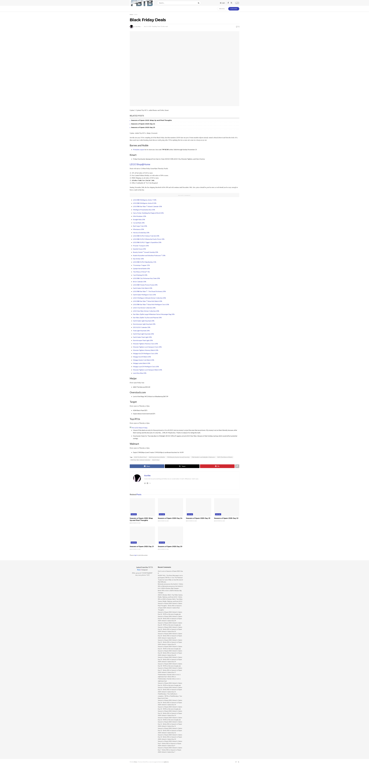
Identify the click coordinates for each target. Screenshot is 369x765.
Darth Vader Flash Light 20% (142, 337)
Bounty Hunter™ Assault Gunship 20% (145, 252)
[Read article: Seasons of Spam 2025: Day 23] (198, 507)
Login (223, 3)
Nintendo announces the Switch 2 (172, 586)
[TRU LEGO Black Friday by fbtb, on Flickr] (138, 427)
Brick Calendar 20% (139, 281)
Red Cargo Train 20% (140, 226)
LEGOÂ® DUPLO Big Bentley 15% (144, 262)
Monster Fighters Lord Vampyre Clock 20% (147, 347)
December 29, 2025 (135, 523)
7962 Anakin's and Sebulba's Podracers (203, 457)
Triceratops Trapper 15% (141, 265)
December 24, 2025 (164, 520)
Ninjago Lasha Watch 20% (141, 363)
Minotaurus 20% (138, 229)
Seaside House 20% (139, 249)
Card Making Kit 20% (140, 275)
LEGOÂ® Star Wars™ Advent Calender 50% (147, 206)
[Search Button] (199, 3)
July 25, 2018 (147, 26)
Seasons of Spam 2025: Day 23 (143, 127)
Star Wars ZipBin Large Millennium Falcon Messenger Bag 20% (154, 314)
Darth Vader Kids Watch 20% (142, 288)
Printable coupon (138, 149)
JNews (135, 762)
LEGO (135, 14)
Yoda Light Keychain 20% (141, 330)
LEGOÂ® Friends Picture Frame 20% (145, 285)
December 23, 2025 (192, 520)
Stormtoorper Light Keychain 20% (144, 324)
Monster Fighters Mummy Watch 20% (145, 350)
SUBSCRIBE (233, 8)
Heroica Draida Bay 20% (141, 232)
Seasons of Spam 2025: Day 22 (226, 518)
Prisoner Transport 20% (141, 246)
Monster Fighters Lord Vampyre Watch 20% (147, 370)
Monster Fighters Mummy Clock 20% (145, 344)
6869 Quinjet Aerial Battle (157, 457)
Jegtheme (166, 762)
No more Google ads (175, 614)
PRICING (222, 8)
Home (131, 14)
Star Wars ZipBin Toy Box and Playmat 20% (147, 317)
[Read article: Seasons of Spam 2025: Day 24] (170, 507)
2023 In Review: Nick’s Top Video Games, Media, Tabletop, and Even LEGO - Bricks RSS (170, 597)
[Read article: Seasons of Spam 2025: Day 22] (226, 507)
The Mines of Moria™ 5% (141, 272)
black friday (155, 460)
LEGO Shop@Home (140, 164)
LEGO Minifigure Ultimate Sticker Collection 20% (149, 298)
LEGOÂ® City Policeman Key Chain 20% (146, 278)
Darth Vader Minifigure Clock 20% (144, 295)
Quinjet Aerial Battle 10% (141, 268)
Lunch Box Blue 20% (139, 373)
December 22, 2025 (220, 520)
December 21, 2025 (135, 549)
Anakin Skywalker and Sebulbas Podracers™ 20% (149, 255)
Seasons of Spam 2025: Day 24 (143, 124)
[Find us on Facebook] (228, 3)
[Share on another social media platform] (237, 466)
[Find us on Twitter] (231, 3)
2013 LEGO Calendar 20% (141, 327)
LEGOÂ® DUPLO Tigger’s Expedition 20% (147, 242)
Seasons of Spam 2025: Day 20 (170, 546)
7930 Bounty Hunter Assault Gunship (178, 457)
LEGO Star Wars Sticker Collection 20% (146, 311)
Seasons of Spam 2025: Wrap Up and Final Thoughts (151, 120)
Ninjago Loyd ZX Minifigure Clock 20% (146, 366)
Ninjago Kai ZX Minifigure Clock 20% (145, 353)
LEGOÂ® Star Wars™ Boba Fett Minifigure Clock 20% (151, 304)
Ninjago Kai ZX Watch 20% (142, 357)
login (135, 555)
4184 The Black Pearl (140, 457)
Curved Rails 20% (139, 223)
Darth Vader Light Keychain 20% (143, 321)
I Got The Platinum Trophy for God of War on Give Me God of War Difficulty (170, 580)
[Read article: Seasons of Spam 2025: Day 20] (170, 536)
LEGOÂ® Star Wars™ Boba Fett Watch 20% (147, 301)
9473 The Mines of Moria (224, 457)
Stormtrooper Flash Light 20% (143, 340)
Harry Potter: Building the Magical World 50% (148, 213)
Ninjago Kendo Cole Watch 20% (143, 360)
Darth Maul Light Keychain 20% (143, 334)
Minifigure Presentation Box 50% (144, 210)
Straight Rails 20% (139, 219)
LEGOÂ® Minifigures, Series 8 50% (144, 203)
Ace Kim (138, 26)
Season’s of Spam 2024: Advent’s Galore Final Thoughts (170, 608)
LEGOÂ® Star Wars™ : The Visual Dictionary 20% (149, 291)
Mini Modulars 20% (139, 216)
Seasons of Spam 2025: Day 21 (142, 546)
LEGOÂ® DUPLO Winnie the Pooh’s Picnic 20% (148, 239)
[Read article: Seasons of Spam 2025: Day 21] (142, 536)
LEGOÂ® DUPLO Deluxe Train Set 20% (146, 236)
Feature (133, 514)
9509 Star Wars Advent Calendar (140, 460)
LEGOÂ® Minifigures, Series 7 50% (144, 200)
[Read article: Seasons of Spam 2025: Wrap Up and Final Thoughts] (142, 507)
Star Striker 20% (138, 259)
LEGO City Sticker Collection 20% (144, 308)
